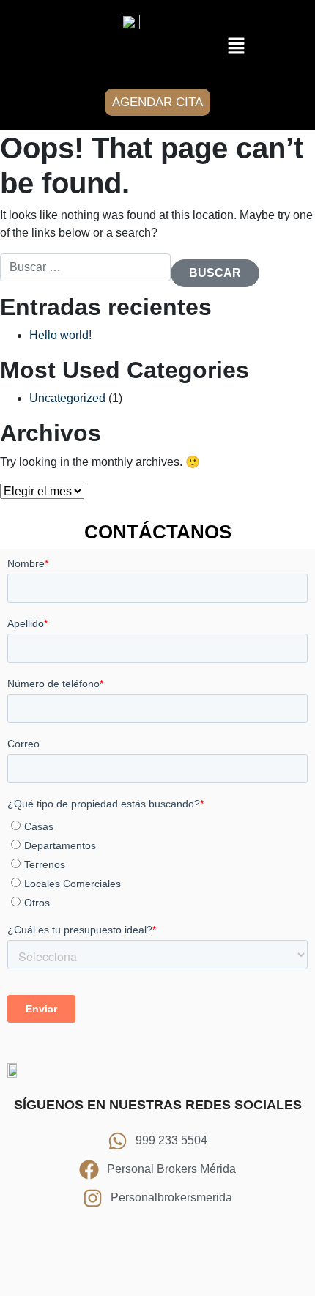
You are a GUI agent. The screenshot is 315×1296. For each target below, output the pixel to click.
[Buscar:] (85, 267)
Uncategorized (67, 398)
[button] (236, 46)
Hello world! (60, 335)
